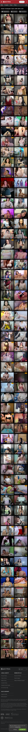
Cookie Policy (18, 727)
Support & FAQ (4, 694)
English (21, 669)
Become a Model (17, 675)
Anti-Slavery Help (4, 687)
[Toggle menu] (1, 2)
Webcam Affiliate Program (19, 680)
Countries (15, 11)
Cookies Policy (4, 682)
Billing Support (4, 696)
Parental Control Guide (5, 685)
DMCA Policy (3, 680)
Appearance (6, 11)
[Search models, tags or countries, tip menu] (26, 5)
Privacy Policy (4, 675)
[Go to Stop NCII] (9, 718)
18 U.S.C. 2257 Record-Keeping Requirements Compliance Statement (12, 723)
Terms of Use (4, 678)
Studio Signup (17, 678)
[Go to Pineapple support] (2, 718)
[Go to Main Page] (8, 1)
